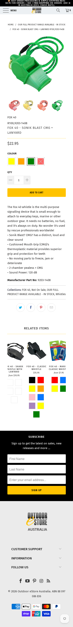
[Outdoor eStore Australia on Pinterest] (35, 581)
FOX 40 (11, 117)
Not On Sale (39, 290)
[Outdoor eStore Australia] (36, 10)
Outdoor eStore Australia (34, 591)
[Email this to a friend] (51, 307)
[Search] (59, 10)
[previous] (11, 65)
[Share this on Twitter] (20, 307)
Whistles (61, 294)
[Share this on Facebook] (30, 307)
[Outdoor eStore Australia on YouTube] (28, 581)
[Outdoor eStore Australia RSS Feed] (48, 581)
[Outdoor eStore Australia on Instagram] (41, 581)
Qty (9, 172)
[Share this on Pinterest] (41, 307)
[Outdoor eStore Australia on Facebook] (21, 581)
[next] (62, 65)
